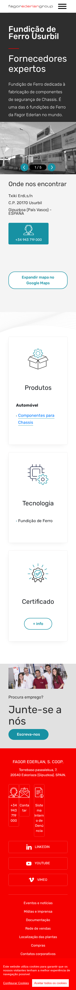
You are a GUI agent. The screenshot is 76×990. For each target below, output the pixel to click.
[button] (24, 167)
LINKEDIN (42, 847)
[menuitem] (38, 903)
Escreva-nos (28, 734)
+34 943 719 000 (14, 813)
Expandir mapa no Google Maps (38, 280)
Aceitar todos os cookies (50, 983)
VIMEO (42, 880)
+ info (38, 623)
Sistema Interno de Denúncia (39, 818)
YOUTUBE (42, 863)
